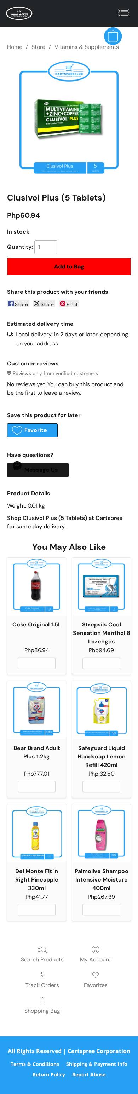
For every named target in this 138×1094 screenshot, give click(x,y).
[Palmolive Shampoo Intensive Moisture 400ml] (101, 833)
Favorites (96, 985)
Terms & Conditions (35, 1064)
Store (38, 47)
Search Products (42, 959)
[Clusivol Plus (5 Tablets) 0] (69, 120)
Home (14, 47)
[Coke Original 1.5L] (36, 587)
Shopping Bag (42, 1011)
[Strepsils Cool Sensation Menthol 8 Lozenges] (101, 587)
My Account (95, 959)
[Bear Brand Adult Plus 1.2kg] (36, 710)
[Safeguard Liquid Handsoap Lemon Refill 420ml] (101, 710)
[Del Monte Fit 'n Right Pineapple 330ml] (36, 833)
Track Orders (42, 985)
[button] (20, 13)
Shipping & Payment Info (96, 1064)
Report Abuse (88, 1074)
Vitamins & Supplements (86, 47)
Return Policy (49, 1074)
